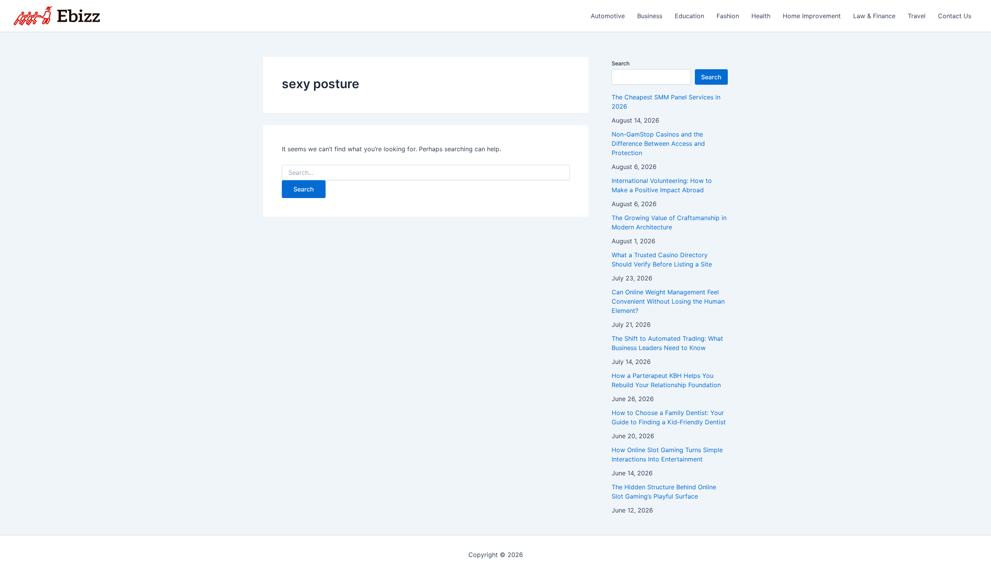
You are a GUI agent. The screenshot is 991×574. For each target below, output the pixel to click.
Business (649, 16)
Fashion (728, 16)
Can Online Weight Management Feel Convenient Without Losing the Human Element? (668, 301)
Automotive (608, 16)
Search (620, 63)
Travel (917, 16)
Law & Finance (874, 16)
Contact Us (954, 16)
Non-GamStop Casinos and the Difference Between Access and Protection (658, 143)
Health (760, 16)
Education (689, 16)
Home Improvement (812, 16)
